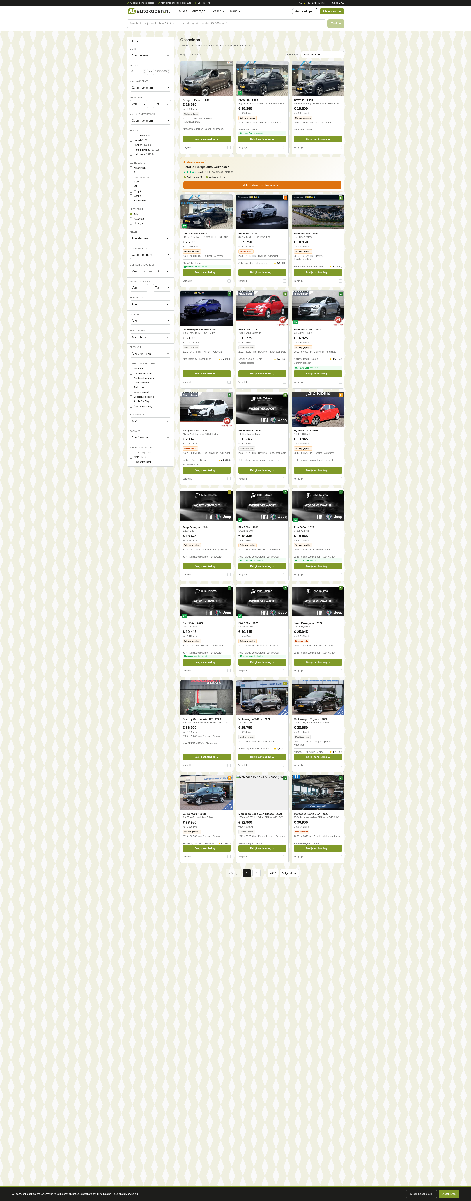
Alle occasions (332, 11)
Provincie (136, 347)
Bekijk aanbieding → (207, 139)
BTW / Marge (137, 414)
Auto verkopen (304, 11)
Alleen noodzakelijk (421, 1194)
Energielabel (138, 331)
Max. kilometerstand (142, 114)
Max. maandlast (139, 81)
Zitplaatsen (137, 298)
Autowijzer (199, 11)
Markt (233, 11)
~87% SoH (308, 368)
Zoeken (336, 23)
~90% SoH (253, 133)
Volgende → (289, 873)
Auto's (183, 11)
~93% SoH (253, 560)
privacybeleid (130, 1194)
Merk (133, 49)
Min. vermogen (139, 248)
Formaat (135, 431)
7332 (273, 873)
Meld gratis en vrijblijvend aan (260, 184)
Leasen (217, 11)
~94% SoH (197, 267)
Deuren (134, 314)
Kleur (133, 232)
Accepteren (449, 1194)
